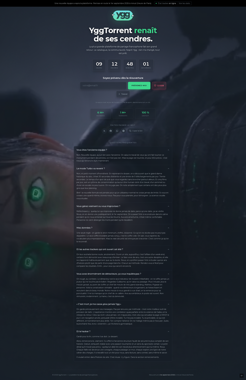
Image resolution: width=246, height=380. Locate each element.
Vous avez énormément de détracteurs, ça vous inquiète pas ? (108, 274)
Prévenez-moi (139, 85)
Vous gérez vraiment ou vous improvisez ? (98, 206)
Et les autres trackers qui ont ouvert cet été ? (99, 249)
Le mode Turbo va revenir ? (90, 168)
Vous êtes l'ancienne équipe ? (91, 150)
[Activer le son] (241, 375)
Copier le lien (137, 131)
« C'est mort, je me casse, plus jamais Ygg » (98, 304)
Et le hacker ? (83, 331)
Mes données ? (84, 228)
